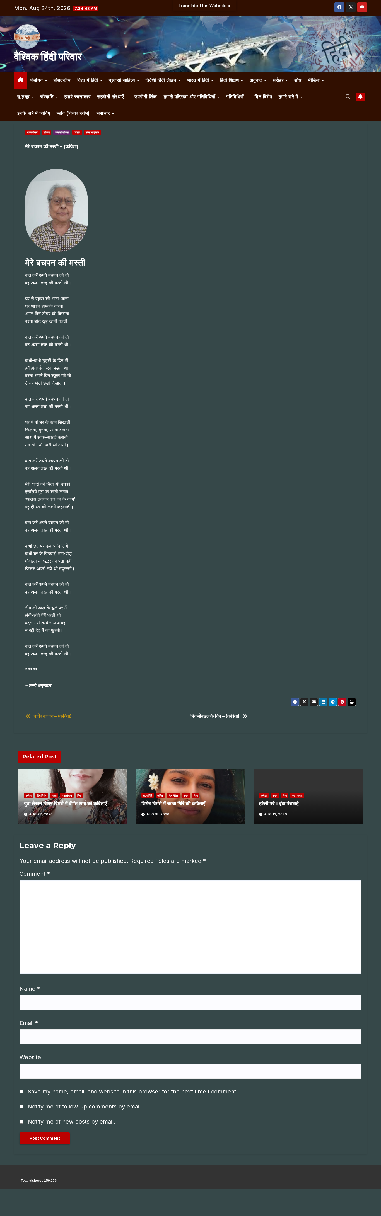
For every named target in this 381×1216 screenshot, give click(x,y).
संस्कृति (47, 96)
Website (30, 1057)
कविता (47, 132)
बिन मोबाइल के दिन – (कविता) (215, 716)
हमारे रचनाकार (77, 96)
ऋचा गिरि (147, 795)
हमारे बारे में (289, 96)
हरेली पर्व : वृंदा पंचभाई (278, 803)
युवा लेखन (67, 795)
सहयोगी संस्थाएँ (111, 96)
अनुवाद (257, 80)
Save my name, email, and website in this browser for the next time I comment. (133, 1091)
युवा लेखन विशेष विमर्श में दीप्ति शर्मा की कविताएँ (65, 803)
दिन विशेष (263, 96)
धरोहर (279, 80)
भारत (54, 795)
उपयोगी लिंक (145, 96)
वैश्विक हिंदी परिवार (47, 56)
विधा (79, 795)
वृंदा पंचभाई (297, 795)
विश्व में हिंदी (88, 80)
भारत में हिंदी (199, 80)
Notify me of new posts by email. (71, 1121)
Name (30, 988)
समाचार (104, 113)
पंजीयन (37, 80)
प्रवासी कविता (62, 132)
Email (29, 1023)
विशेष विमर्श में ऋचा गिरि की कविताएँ (173, 803)
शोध (298, 80)
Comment (35, 873)
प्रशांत (77, 132)
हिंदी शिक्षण (230, 80)
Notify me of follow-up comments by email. (85, 1106)
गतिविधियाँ (235, 96)
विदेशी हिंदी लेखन (162, 80)
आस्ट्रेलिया (32, 132)
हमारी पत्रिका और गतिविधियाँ (190, 96)
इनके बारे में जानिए (33, 113)
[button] (348, 97)
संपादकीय (62, 80)
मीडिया (314, 80)
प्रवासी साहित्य (122, 80)
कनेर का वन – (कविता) (53, 716)
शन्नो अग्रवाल (92, 132)
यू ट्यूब (24, 96)
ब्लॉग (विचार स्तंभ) (73, 113)
